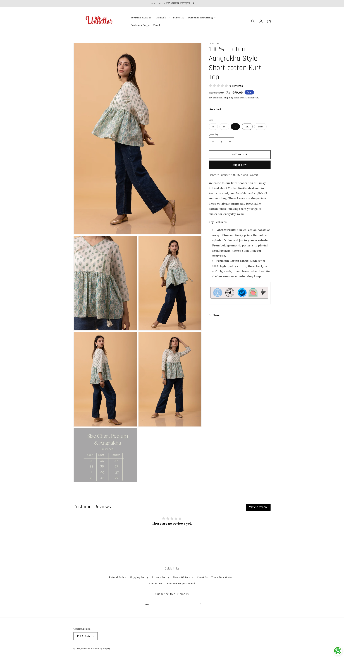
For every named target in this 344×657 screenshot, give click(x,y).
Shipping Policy (139, 577)
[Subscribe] (200, 604)
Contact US (155, 583)
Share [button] (216, 315)
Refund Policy (117, 577)
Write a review (258, 507)
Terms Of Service (183, 577)
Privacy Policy (160, 577)
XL (247, 126)
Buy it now (240, 164)
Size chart (215, 109)
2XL (262, 127)
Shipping (228, 97)
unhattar (85, 648)
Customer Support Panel (180, 583)
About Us (202, 577)
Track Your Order (221, 577)
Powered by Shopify (100, 648)
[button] (162, 17)
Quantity (213, 134)
